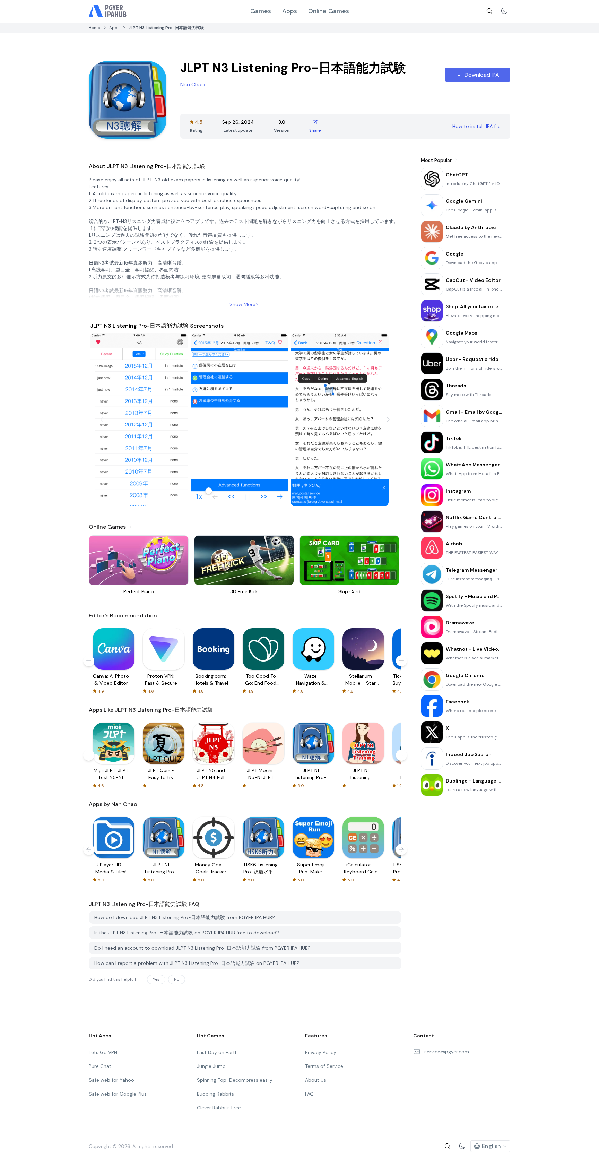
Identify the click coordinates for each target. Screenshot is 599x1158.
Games (260, 11)
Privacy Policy (320, 1052)
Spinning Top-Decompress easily (234, 1080)
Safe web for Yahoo (111, 1080)
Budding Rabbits (215, 1094)
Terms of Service (324, 1066)
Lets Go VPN (103, 1052)
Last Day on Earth (217, 1052)
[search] (489, 11)
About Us (315, 1080)
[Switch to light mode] (504, 11)
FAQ (309, 1094)
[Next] (388, 419)
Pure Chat (100, 1066)
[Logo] (108, 11)
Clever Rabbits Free (219, 1108)
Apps (289, 11)
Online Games (328, 11)
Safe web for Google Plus (118, 1094)
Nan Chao (192, 84)
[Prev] (102, 419)
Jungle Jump (211, 1066)
